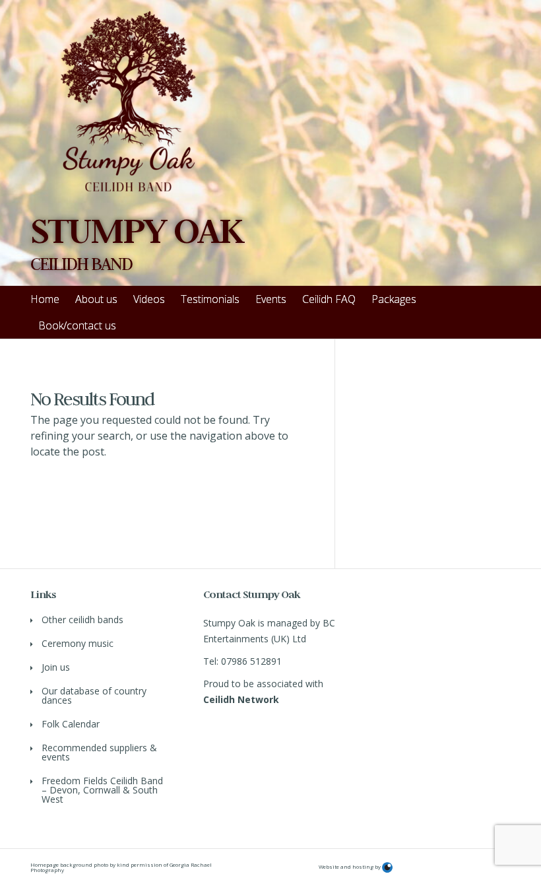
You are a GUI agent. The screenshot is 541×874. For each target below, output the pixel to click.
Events (270, 299)
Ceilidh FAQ (329, 299)
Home (44, 299)
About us (96, 299)
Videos (149, 299)
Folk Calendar (71, 724)
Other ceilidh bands (82, 619)
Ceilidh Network (241, 699)
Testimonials (210, 299)
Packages (393, 299)
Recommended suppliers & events (99, 752)
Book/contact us (77, 325)
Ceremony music (77, 643)
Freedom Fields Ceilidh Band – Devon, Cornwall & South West (102, 789)
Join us (56, 667)
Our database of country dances (94, 695)
